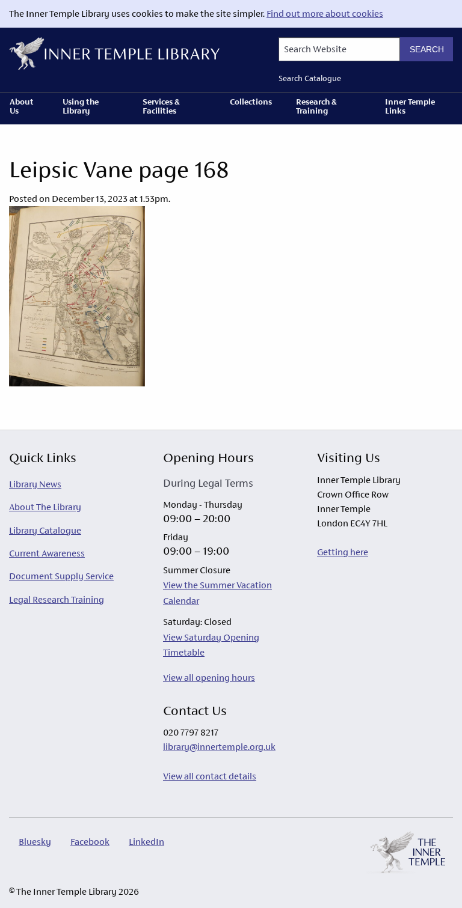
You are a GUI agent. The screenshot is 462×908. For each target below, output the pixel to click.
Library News (35, 484)
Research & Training (316, 106)
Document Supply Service (61, 576)
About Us (22, 106)
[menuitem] (26, 108)
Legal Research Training (56, 599)
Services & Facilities (161, 106)
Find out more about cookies (324, 13)
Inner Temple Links (410, 106)
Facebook (89, 841)
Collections (251, 101)
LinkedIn (146, 841)
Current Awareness (47, 553)
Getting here (342, 552)
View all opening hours (209, 677)
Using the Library (81, 106)
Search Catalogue (310, 78)
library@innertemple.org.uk (219, 747)
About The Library (45, 507)
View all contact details (209, 776)
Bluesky (35, 841)
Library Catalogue (45, 530)
